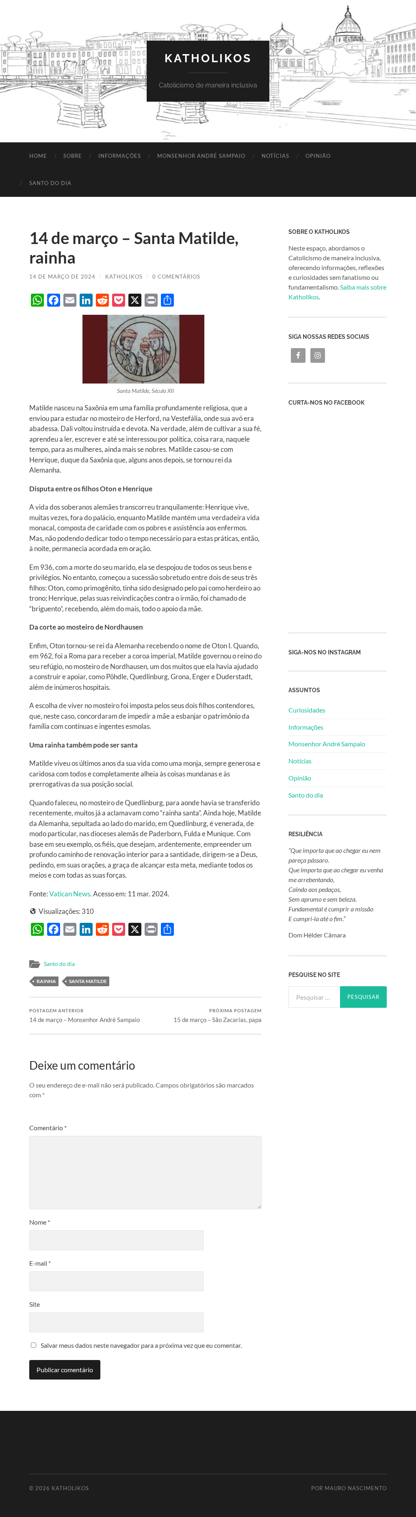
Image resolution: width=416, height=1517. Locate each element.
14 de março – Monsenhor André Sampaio (84, 1016)
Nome (39, 1222)
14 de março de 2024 (62, 276)
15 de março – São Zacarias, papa (217, 1016)
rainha (46, 981)
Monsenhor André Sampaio (201, 156)
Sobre (72, 156)
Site (34, 1304)
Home (38, 156)
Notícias (275, 156)
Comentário (48, 1127)
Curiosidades (306, 710)
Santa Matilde (88, 981)
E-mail (40, 1263)
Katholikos (208, 58)
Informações (119, 156)
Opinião (318, 156)
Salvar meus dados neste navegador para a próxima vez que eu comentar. (141, 1345)
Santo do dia (50, 183)
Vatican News (69, 893)
